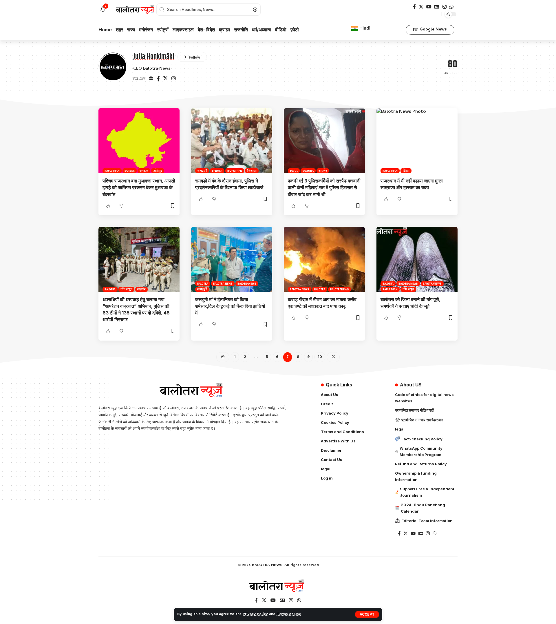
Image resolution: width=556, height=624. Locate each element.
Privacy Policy (255, 614)
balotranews (246, 283)
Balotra (308, 170)
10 (320, 356)
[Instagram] (444, 7)
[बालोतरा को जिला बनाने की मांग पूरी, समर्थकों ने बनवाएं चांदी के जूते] (417, 259)
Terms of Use (289, 614)
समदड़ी (202, 170)
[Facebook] (414, 7)
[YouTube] (429, 7)
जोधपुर (157, 170)
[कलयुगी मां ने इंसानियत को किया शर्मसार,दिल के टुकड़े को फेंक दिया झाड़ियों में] (231, 259)
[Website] (151, 79)
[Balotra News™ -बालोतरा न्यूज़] (278, 586)
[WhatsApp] (451, 7)
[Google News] (437, 7)
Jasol (294, 170)
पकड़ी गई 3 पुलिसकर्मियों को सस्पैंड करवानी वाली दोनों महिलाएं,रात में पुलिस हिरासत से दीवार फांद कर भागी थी (324, 187)
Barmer (130, 170)
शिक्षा (406, 170)
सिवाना (251, 170)
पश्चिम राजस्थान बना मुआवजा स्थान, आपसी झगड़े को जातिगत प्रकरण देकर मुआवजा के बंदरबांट (139, 187)
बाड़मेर (323, 170)
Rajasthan (112, 170)
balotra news (223, 283)
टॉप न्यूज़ (126, 289)
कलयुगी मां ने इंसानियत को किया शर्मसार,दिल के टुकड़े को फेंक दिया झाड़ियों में (230, 306)
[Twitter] (421, 7)
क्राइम (144, 170)
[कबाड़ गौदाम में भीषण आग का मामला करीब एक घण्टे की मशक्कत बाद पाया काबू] (324, 259)
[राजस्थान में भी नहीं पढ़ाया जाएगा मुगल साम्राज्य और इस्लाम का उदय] (417, 140)
